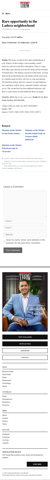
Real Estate (19, 158)
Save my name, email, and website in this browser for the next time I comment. (25, 241)
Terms (4, 424)
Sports (4, 386)
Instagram (6, 434)
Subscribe (37, 464)
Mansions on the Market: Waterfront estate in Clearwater (12, 148)
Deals (4, 396)
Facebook (6, 437)
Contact (25, 357)
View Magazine (25, 337)
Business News (7, 371)
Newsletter (25, 344)
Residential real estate (34, 158)
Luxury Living (9, 158)
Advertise (25, 350)
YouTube (5, 440)
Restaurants (6, 380)
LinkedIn (5, 443)
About (4, 415)
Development (7, 399)
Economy (5, 405)
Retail (4, 377)
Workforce (6, 402)
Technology (6, 383)
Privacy (5, 421)
